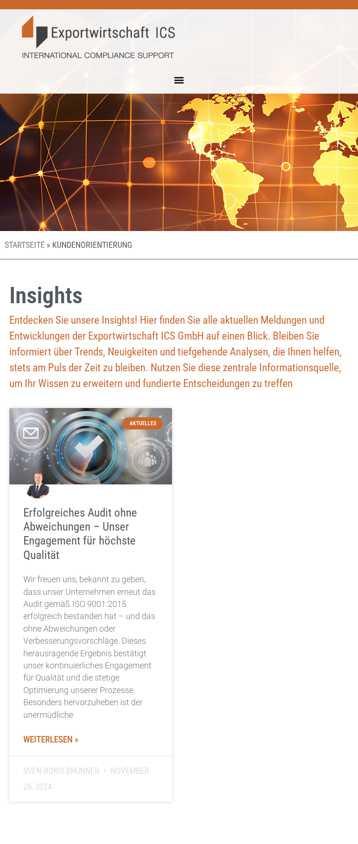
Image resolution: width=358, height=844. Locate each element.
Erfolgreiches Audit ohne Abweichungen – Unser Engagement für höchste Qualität (80, 533)
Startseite (25, 245)
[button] (179, 80)
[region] (121, 776)
